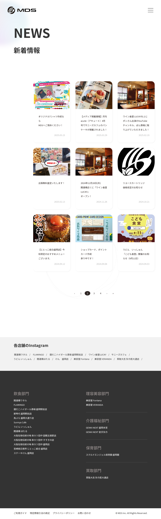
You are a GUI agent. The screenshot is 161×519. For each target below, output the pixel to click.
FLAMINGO (38, 354)
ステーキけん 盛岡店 (24, 453)
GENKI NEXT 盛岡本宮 (97, 427)
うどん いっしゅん (23, 359)
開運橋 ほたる (20, 431)
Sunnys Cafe (20, 422)
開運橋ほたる (43, 359)
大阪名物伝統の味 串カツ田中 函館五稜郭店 (35, 435)
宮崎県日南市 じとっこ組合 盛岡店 (30, 448)
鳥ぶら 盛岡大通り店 (24, 418)
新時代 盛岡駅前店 (23, 413)
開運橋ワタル (20, 354)
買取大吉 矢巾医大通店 (128, 359)
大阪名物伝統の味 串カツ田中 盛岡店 (32, 444)
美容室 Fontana (81, 359)
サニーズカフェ (119, 354)
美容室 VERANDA (103, 359)
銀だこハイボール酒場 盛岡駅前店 (66, 354)
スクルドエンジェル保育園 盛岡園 (102, 454)
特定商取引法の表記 (40, 513)
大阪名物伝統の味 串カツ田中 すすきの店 (34, 439)
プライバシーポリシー (64, 513)
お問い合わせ (84, 513)
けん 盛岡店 (61, 359)
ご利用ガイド (20, 513)
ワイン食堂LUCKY (97, 354)
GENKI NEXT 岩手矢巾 (97, 432)
